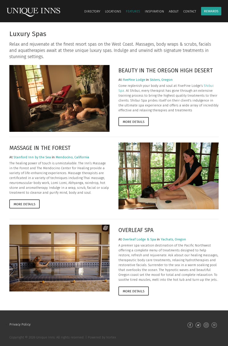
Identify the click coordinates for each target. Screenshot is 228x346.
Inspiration (154, 11)
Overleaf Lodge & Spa (139, 239)
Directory (92, 11)
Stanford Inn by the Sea (32, 157)
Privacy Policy (20, 324)
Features (133, 11)
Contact (189, 11)
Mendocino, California (72, 157)
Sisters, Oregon (161, 80)
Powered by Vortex (102, 337)
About (174, 11)
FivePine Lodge (134, 80)
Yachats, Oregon (173, 239)
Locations (113, 11)
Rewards (211, 11)
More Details (134, 122)
